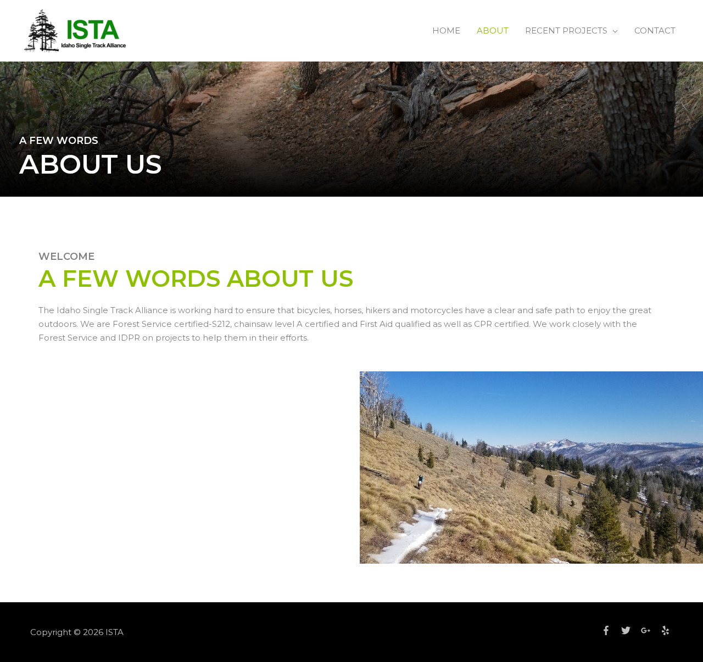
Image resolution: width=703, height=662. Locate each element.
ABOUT (493, 30)
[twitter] (630, 630)
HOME (446, 30)
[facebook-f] (610, 630)
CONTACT (655, 30)
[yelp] (667, 630)
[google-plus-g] (650, 630)
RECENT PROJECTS (566, 30)
